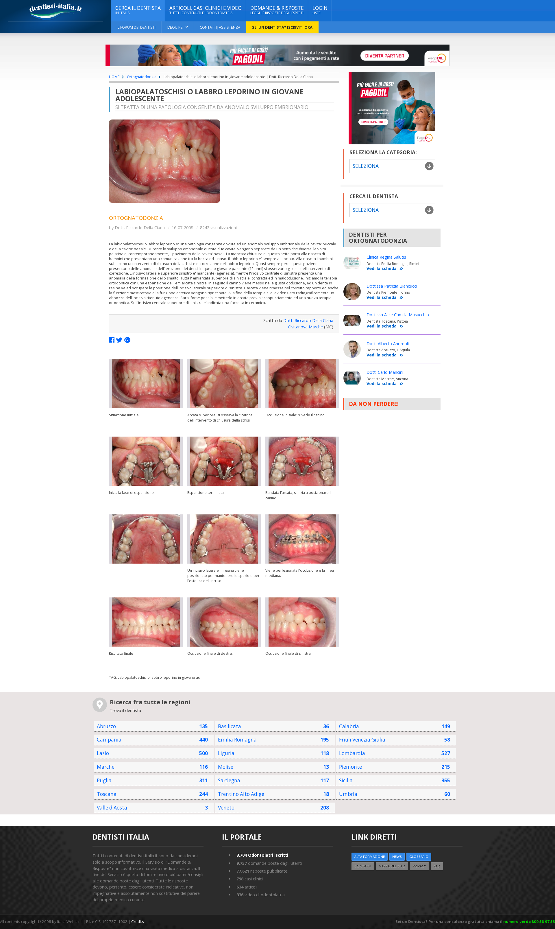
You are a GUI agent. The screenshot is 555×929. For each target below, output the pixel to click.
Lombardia (352, 753)
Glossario (418, 856)
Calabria (349, 726)
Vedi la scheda (382, 268)
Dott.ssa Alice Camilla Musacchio (398, 314)
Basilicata (229, 726)
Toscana (106, 794)
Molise (225, 767)
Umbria (348, 794)
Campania (109, 739)
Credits (137, 921)
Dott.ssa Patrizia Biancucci (392, 286)
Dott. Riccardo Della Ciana (140, 227)
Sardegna (229, 780)
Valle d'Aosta (112, 807)
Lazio (103, 753)
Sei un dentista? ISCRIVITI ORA (282, 27)
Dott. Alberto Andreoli (388, 343)
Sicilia (346, 780)
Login (320, 10)
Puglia (104, 780)
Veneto (226, 807)
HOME (114, 76)
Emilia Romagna (237, 739)
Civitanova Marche (305, 327)
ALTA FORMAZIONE (369, 856)
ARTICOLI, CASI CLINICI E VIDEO (205, 10)
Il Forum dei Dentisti (136, 27)
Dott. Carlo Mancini (385, 372)
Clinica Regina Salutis (386, 257)
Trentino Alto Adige (241, 794)
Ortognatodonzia (141, 76)
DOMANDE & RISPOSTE (277, 10)
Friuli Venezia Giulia (362, 739)
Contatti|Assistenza (220, 27)
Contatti (362, 866)
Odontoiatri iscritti (262, 855)
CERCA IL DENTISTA (138, 10)
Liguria (226, 753)
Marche (105, 767)
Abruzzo (106, 726)
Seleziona (366, 210)
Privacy (419, 866)
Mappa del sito (392, 866)
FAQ (437, 866)
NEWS (397, 856)
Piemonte (350, 767)
